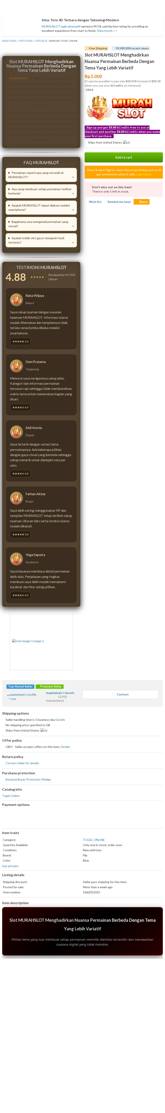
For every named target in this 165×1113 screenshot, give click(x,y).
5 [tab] (50, 673)
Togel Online (11, 796)
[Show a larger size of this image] (41, 641)
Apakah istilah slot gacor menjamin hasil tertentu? (36, 240)
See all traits (10, 866)
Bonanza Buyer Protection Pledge (28, 779)
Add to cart (123, 157)
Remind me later (119, 202)
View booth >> (107, 30)
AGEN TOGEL (9, 40)
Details (60, 719)
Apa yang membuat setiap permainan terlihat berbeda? (40, 191)
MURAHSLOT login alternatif (61, 26)
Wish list (95, 202)
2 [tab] (37, 673)
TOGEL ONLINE (94, 840)
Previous (15, 640)
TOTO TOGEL (26, 40)
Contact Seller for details (22, 763)
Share (143, 202)
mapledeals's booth (60, 693)
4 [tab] (45, 673)
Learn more (143, 174)
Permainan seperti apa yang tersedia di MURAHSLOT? (35, 175)
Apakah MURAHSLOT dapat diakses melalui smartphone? (39, 207)
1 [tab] (33, 673)
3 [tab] (41, 673)
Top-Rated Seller (20, 686)
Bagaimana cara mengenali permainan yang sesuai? (38, 224)
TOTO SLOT (41, 40)
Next (67, 640)
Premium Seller (51, 686)
